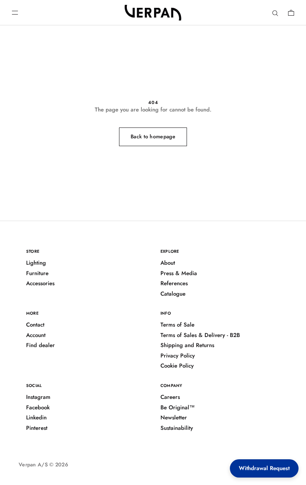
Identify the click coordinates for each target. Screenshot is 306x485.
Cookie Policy (177, 366)
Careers (170, 397)
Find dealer (40, 345)
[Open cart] (291, 12)
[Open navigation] (15, 12)
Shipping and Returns (187, 345)
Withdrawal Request (264, 468)
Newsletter (173, 417)
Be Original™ (177, 407)
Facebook (38, 407)
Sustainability (176, 428)
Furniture (37, 273)
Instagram (38, 397)
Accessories (40, 283)
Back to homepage (153, 136)
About (167, 263)
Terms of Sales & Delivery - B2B (200, 335)
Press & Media (178, 273)
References (174, 283)
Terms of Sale (177, 325)
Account (36, 335)
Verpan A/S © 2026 (43, 464)
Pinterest (36, 428)
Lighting (36, 263)
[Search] (275, 13)
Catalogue (172, 294)
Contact (35, 325)
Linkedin (36, 417)
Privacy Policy (177, 356)
